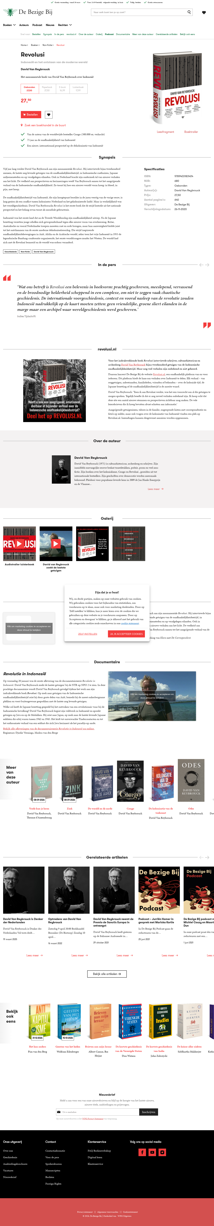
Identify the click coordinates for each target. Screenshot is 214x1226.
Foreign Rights (53, 1183)
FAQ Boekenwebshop (99, 1151)
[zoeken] (190, 12)
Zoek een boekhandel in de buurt (45, 125)
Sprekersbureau (53, 1164)
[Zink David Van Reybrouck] (69, 787)
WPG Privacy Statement (92, 1118)
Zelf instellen (87, 633)
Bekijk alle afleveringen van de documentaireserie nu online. (48, 728)
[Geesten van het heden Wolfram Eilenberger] (68, 1028)
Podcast (37, 25)
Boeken (7, 25)
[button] (207, 264)
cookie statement (130, 623)
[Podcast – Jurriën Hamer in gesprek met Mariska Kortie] (159, 914)
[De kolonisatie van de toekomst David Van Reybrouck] (160, 789)
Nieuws (50, 25)
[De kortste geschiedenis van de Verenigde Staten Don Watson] (128, 1030)
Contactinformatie (55, 1151)
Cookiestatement (130, 1211)
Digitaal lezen (95, 1157)
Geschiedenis (11, 251)
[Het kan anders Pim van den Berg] (37, 1028)
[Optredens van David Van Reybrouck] (69, 914)
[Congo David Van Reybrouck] (130, 787)
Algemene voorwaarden (107, 1211)
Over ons (8, 1151)
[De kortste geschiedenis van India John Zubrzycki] (159, 1030)
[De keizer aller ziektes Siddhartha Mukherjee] (189, 1028)
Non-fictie (25, 251)
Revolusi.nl (159, 374)
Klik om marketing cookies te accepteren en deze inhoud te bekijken (29, 628)
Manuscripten (52, 1170)
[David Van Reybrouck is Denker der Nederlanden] (23, 914)
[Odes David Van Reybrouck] (191, 787)
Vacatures (8, 1170)
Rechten (63, 25)
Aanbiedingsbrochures (15, 1164)
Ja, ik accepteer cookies (126, 633)
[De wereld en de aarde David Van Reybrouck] (100, 787)
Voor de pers (52, 1157)
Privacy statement (85, 1211)
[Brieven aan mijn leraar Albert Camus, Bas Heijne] (98, 1030)
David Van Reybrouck (44, 251)
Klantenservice (95, 1164)
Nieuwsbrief (9, 1177)
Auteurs (24, 25)
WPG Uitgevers (124, 1216)
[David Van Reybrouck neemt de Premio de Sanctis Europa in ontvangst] (114, 914)
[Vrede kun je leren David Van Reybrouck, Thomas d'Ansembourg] (39, 789)
